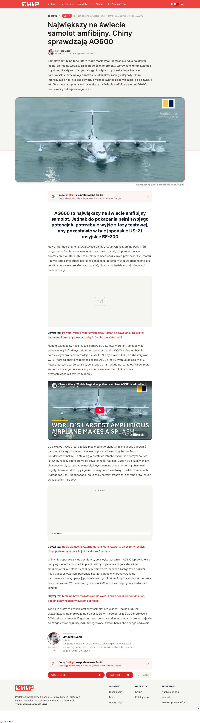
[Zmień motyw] (175, 4)
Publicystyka (118, 4)
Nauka (99, 4)
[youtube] (54, 650)
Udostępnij (58, 674)
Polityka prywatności (173, 702)
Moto (84, 4)
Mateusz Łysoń (62, 51)
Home (54, 16)
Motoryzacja (115, 702)
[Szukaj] (182, 4)
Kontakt (166, 697)
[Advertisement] (100, 512)
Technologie (115, 691)
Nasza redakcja (170, 691)
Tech (53, 4)
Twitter (115, 674)
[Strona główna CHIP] (30, 4)
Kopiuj (145, 674)
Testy (67, 4)
